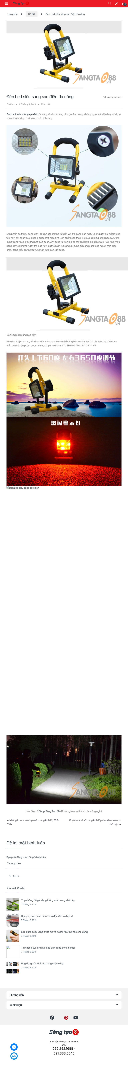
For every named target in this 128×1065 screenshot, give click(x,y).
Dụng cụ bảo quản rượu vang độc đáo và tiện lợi (47, 916)
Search (110, 3)
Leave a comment (113, 97)
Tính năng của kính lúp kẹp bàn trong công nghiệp (48, 947)
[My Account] (116, 3)
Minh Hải (45, 104)
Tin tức (31, 13)
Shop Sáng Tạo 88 (49, 811)
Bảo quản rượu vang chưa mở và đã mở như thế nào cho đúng (54, 931)
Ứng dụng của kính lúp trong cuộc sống (42, 963)
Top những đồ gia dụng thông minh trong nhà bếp (48, 900)
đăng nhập (22, 857)
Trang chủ (12, 13)
